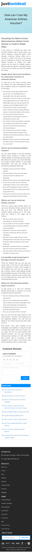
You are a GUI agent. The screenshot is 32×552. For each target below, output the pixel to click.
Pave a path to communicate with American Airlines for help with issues (15, 407)
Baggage (4, 492)
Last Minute (4, 510)
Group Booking (5, 500)
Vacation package (6, 503)
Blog (2, 474)
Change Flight (5, 485)
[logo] (13, 4)
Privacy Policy (5, 525)
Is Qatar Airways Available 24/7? (13, 415)
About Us (4, 467)
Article (3, 470)
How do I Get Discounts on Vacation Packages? (15, 401)
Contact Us (4, 518)
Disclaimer (4, 514)
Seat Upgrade (5, 507)
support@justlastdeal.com (11, 459)
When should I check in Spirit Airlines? (15, 419)
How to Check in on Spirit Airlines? (14, 396)
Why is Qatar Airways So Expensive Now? (16, 412)
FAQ (2, 521)
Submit (25, 378)
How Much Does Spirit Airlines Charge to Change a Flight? (16, 436)
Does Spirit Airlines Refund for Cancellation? (13, 391)
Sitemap (3, 478)
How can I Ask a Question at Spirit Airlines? (14, 430)
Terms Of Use (5, 529)
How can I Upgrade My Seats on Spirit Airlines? (15, 424)
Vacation (3, 481)
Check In (4, 489)
